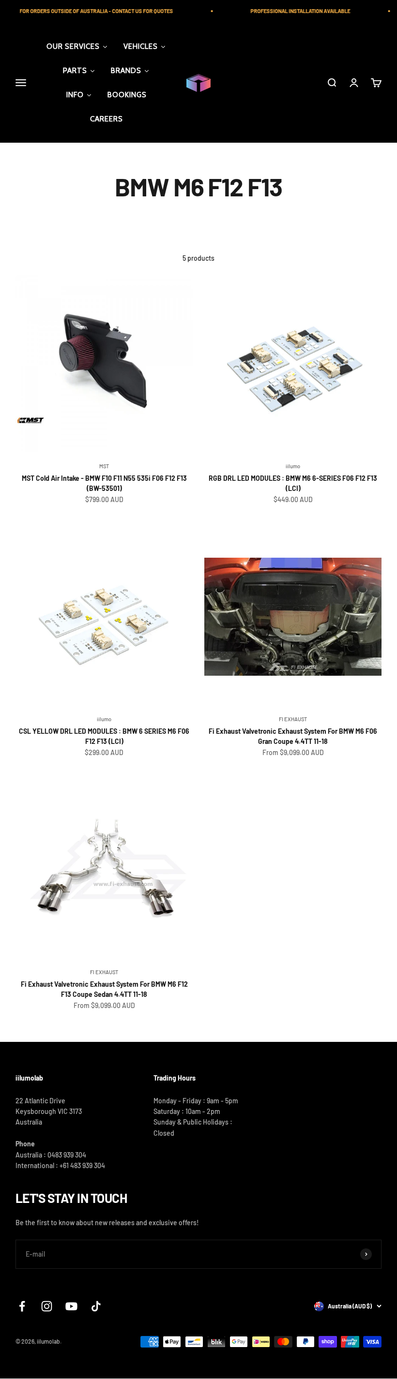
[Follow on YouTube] (71, 1306)
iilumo (293, 466)
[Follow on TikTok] (96, 1306)
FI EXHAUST (293, 719)
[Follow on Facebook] (22, 1306)
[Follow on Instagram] (46, 1306)
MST (104, 466)
